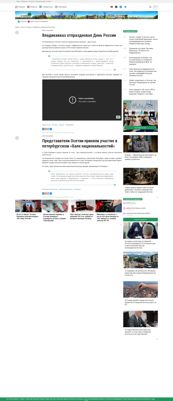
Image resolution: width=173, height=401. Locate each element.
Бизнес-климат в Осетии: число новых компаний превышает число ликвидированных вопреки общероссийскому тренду (143, 40)
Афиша (18, 1)
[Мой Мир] (51, 129)
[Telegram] (48, 129)
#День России (46, 125)
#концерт (61, 125)
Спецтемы (62, 7)
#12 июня (54, 125)
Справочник (47, 7)
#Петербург (77, 189)
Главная (21, 7)
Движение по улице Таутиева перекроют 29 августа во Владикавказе (141, 50)
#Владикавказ (70, 125)
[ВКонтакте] (43, 129)
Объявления (24, 1)
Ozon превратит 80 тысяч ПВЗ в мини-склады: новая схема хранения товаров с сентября (142, 92)
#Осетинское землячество (50, 189)
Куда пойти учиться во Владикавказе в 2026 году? (139, 114)
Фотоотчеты (32, 1)
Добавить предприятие (140, 219)
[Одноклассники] (46, 129)
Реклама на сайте (40, 1)
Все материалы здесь (140, 127)
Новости (33, 7)
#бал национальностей (65, 189)
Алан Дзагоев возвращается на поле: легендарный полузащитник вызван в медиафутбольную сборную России (143, 72)
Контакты (48, 1)
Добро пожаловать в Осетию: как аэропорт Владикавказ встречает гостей (142, 82)
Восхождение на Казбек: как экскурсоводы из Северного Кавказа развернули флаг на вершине (140, 61)
